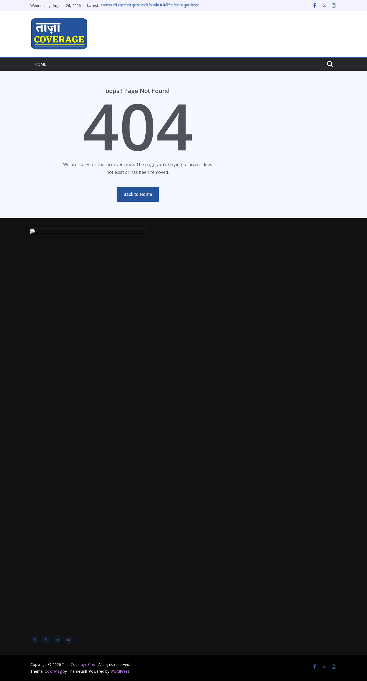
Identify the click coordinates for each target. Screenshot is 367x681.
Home (40, 64)
